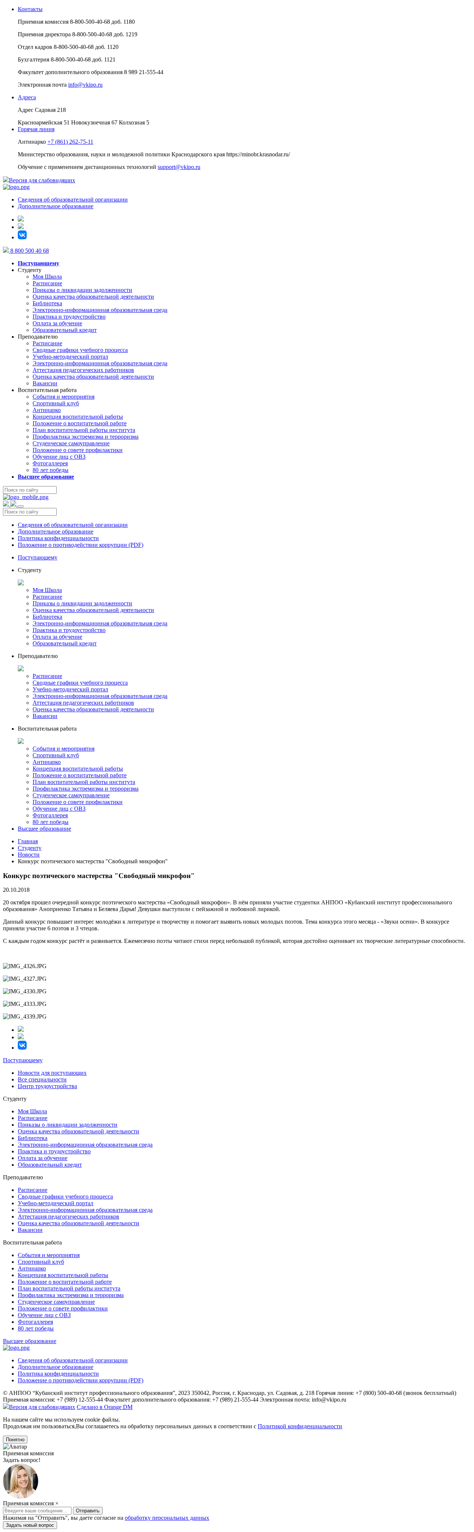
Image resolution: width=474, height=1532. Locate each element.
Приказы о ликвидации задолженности (82, 290)
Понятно (15, 1439)
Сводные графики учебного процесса (80, 350)
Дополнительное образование (55, 206)
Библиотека (47, 303)
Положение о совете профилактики (78, 450)
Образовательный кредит (65, 330)
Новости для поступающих (52, 1073)
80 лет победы (51, 470)
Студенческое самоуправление (71, 443)
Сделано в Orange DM (105, 1407)
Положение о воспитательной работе (80, 423)
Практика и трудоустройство (69, 316)
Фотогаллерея (50, 463)
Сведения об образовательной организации (73, 199)
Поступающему (37, 557)
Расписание (47, 283)
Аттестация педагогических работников (83, 370)
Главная (28, 841)
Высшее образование (44, 828)
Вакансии (45, 383)
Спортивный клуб (56, 403)
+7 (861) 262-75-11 (70, 142)
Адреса (27, 97)
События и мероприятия (63, 396)
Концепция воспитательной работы (78, 416)
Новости (29, 854)
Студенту (29, 848)
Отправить (88, 1524)
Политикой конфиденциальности (300, 1426)
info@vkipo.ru (85, 85)
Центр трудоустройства (47, 1086)
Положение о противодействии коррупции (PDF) (80, 545)
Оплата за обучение (57, 323)
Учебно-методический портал (70, 356)
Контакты (30, 9)
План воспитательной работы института (84, 430)
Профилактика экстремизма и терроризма (85, 436)
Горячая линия (36, 129)
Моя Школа (47, 276)
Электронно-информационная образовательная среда (100, 310)
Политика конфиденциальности (58, 538)
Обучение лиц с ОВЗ (59, 456)
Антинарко (47, 410)
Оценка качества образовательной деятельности (93, 296)
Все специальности (42, 1079)
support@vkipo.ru (179, 167)
